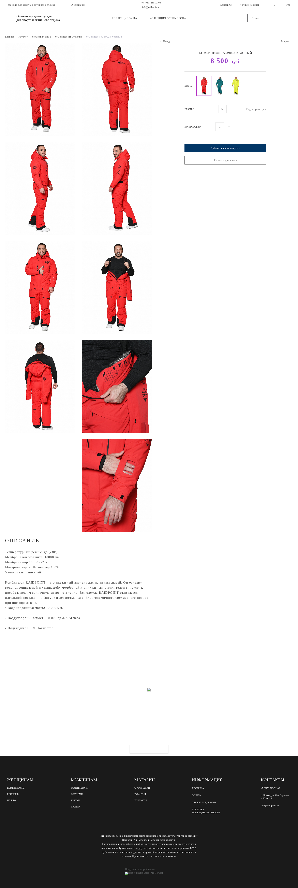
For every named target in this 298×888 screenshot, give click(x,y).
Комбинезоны (16, 788)
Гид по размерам (256, 109)
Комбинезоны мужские (70, 36)
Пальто (11, 800)
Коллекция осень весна (168, 18)
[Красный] (203, 86)
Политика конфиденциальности (206, 811)
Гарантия (140, 794)
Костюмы (13, 794)
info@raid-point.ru (151, 7)
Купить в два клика (225, 160)
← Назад (165, 41)
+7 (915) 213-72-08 (151, 2)
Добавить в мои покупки (225, 148)
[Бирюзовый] (219, 86)
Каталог (24, 36)
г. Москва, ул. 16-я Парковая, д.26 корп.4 (275, 797)
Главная (11, 36)
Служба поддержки (204, 802)
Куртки (75, 800)
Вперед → (287, 41)
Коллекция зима (124, 18)
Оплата (196, 795)
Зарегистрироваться (149, 749)
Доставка (198, 788)
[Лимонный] (235, 86)
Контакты (140, 800)
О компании (78, 4)
